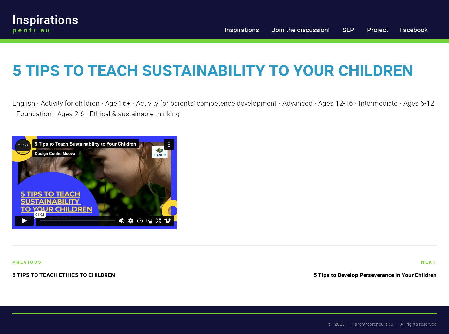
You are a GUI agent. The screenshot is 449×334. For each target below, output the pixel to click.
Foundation (34, 113)
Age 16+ (117, 103)
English (23, 103)
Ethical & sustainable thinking (135, 113)
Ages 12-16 (335, 103)
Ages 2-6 (70, 113)
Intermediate (378, 103)
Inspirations (45, 21)
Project (377, 29)
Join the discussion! (301, 29)
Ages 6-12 (418, 103)
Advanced (297, 103)
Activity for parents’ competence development (206, 103)
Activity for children (70, 103)
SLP (348, 29)
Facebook (413, 29)
